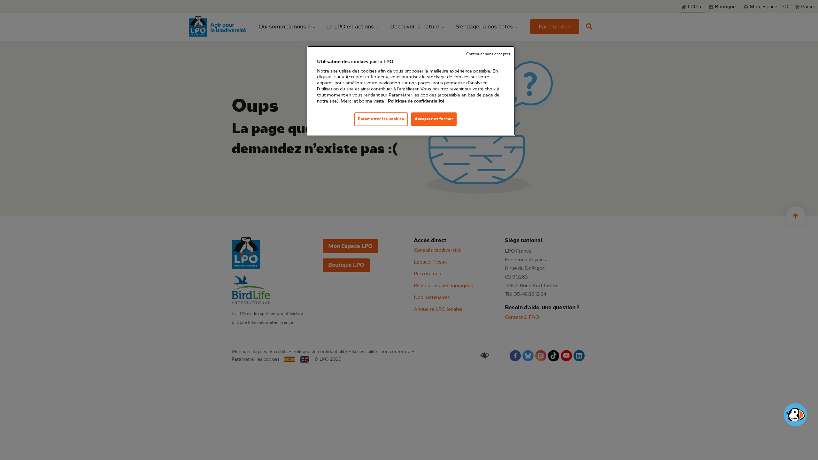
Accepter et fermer (434, 119)
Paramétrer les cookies (381, 119)
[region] (411, 91)
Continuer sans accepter (488, 54)
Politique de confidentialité (416, 101)
